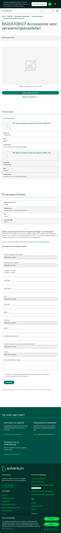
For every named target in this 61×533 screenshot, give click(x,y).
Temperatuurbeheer (37, 16)
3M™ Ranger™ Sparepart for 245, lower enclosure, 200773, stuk (31, 152)
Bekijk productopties (29, 97)
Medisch (9, 16)
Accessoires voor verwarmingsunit (14, 18)
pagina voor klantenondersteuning (39, 242)
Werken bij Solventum (8, 498)
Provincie (7, 320)
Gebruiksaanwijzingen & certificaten (41, 491)
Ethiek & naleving (7, 510)
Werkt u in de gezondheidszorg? (13, 254)
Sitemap (33, 509)
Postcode (7, 304)
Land (5, 296)
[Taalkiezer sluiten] (55, 4)
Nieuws (4, 514)
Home (3, 16)
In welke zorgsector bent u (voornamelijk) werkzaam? (19, 344)
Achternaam (8, 288)
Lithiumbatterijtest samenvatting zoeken (42, 494)
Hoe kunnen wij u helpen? (11, 262)
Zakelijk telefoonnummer (11, 336)
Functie (6, 352)
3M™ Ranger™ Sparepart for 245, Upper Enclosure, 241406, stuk (31, 123)
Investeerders (6, 501)
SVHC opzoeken (36, 488)
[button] (51, 529)
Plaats (6, 312)
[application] (30, 66)
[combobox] (47, 10)
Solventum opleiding (37, 481)
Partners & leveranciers (8, 504)
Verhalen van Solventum (38, 478)
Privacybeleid (48, 389)
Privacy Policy (8, 528)
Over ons (4, 495)
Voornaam (7, 280)
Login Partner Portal (37, 506)
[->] (49, 4)
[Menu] (57, 10)
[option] (30, 67)
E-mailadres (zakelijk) (10, 270)
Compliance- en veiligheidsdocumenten (42, 485)
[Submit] (53, 10)
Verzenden (9, 382)
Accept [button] (51, 519)
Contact (33, 502)
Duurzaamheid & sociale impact (11, 507)
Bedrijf (6, 328)
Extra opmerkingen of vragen (12, 360)
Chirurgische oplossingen (21, 16)
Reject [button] (51, 524)
